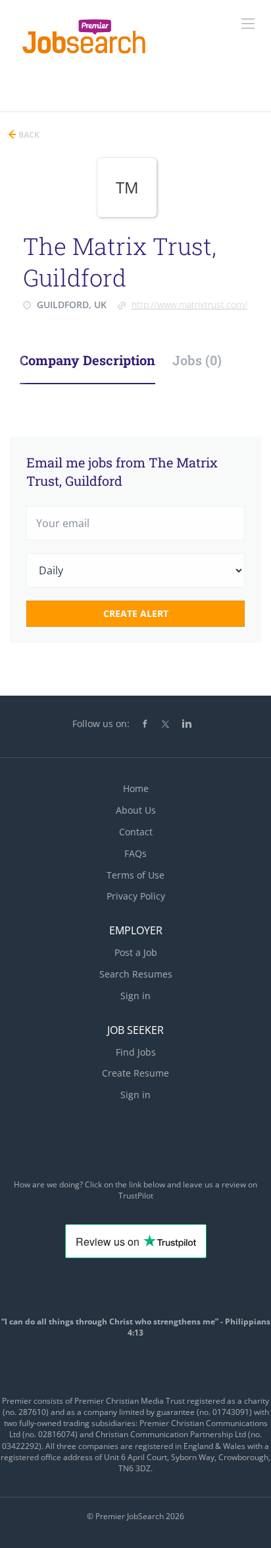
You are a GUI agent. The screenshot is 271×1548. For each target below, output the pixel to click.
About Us (136, 810)
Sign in (135, 995)
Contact (136, 831)
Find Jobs (136, 1052)
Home (136, 788)
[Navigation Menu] (248, 23)
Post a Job (135, 952)
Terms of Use (135, 875)
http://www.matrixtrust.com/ (189, 304)
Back (27, 134)
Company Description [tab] (87, 359)
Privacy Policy (136, 896)
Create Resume (135, 1073)
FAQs (135, 853)
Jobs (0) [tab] (197, 359)
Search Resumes (135, 974)
